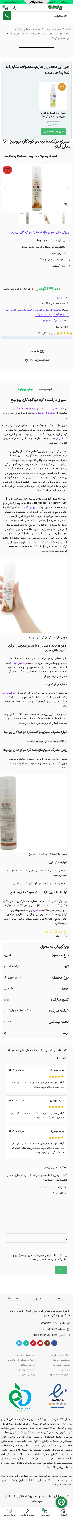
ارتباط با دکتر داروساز (60, 1355)
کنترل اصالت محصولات (59, 1374)
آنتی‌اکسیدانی (9, 693)
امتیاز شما (62, 1187)
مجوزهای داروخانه (61, 1360)
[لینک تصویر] (57, 1396)
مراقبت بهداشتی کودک (58, 34)
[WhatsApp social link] (31, 360)
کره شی (38, 910)
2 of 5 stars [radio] (48, 1187)
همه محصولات (53, 29)
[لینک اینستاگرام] (47, 1343)
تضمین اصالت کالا (61, 1365)
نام (65, 1239)
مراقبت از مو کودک (45, 413)
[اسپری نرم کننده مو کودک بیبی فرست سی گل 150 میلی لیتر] (53, 96)
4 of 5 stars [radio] (43, 1187)
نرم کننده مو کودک (61, 38)
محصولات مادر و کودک (27, 29)
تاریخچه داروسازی (26, 1370)
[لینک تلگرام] (26, 360)
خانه (68, 29)
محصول (55, 409)
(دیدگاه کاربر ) (46, 333)
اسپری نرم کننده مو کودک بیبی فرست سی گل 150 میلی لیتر (53, 116)
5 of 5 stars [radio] (41, 1187)
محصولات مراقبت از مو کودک (26, 34)
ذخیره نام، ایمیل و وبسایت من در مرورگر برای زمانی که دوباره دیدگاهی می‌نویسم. (39, 1257)
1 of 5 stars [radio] (51, 1187)
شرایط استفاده (28, 1365)
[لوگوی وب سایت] (54, 8)
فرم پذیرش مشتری (26, 1355)
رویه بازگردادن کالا (27, 1374)
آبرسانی (63, 439)
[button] (53, 131)
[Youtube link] (40, 1343)
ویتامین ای (20, 663)
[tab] (45, 389)
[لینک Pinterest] (33, 1343)
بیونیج (60, 297)
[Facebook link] (54, 1343)
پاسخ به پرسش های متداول (21, 1360)
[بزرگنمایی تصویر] (65, 205)
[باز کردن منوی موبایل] (68, 8)
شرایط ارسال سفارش (60, 1370)
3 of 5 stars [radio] (46, 1187)
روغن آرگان (29, 508)
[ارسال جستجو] (7, 15)
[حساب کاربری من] (14, 8)
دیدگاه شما (60, 1194)
